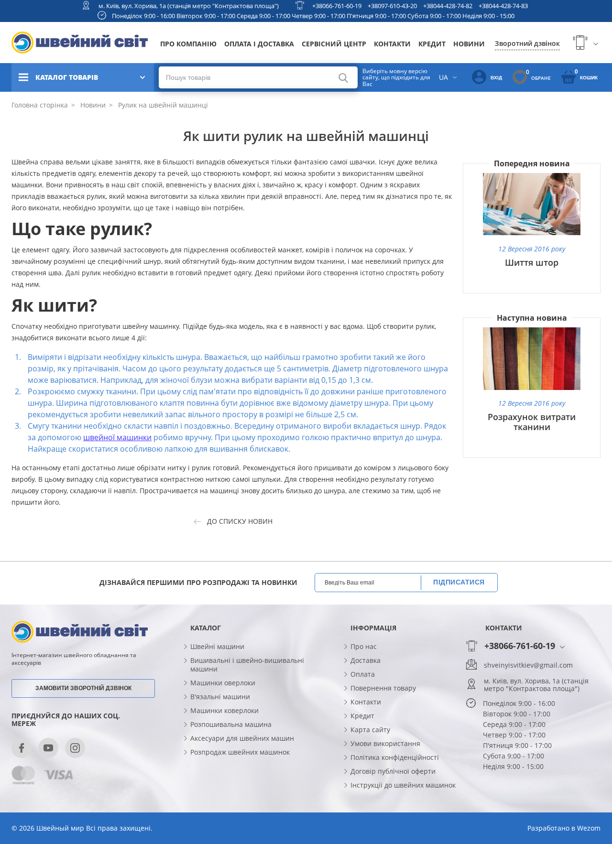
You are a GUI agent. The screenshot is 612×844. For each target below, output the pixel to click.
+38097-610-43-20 (392, 5)
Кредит (432, 43)
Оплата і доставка (259, 43)
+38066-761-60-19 (336, 5)
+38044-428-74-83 (503, 5)
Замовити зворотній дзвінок (83, 688)
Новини (469, 43)
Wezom (589, 828)
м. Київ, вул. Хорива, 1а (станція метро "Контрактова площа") (188, 5)
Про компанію (188, 43)
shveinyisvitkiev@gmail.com (528, 665)
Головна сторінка (39, 104)
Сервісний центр (334, 43)
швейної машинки (117, 437)
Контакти (392, 43)
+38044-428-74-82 (447, 5)
